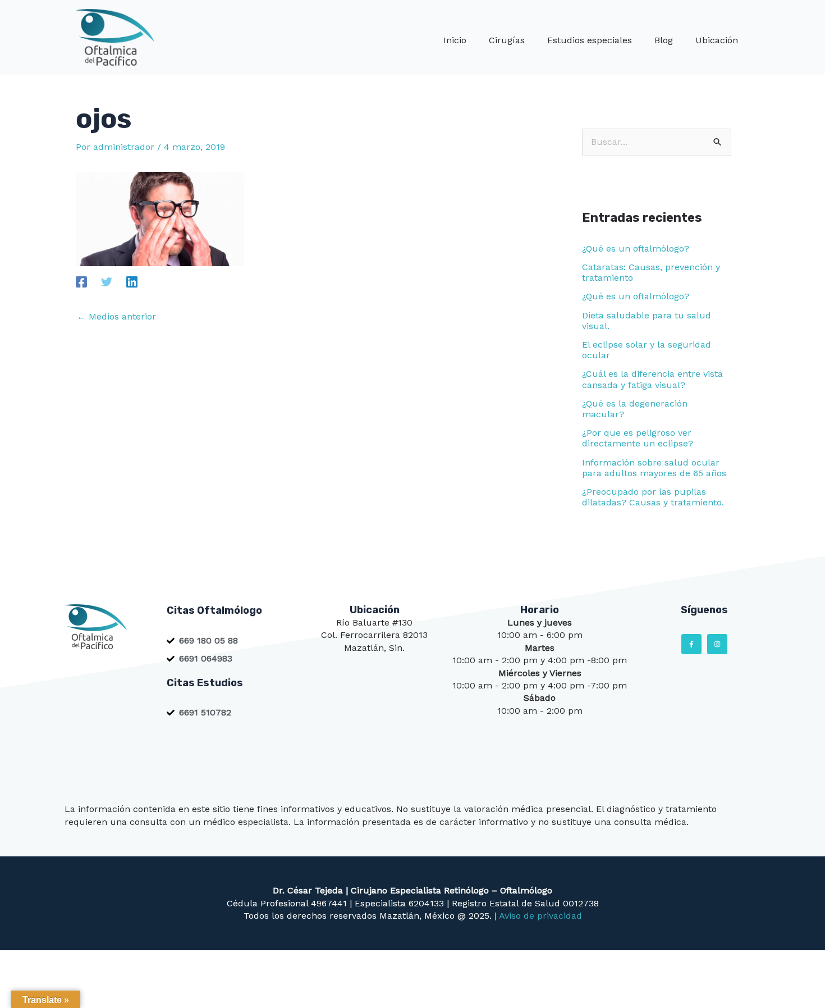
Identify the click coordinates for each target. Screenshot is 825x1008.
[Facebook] (81, 282)
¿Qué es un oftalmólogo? (635, 248)
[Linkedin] (132, 282)
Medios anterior (116, 316)
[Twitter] (106, 282)
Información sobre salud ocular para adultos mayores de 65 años (654, 467)
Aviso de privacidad (540, 915)
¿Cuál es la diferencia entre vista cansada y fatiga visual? (652, 379)
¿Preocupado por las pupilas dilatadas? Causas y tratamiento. (653, 497)
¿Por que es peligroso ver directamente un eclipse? (637, 438)
